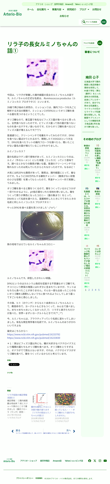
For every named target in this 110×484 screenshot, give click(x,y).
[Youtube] (105, 460)
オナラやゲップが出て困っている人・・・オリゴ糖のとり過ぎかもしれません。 (65, 411)
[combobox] (91, 22)
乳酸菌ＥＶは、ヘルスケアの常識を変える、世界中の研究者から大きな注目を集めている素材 (87, 208)
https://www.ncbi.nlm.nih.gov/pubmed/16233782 (33, 334)
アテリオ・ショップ (44, 4)
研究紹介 (71, 9)
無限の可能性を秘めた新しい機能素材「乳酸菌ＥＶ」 (98, 158)
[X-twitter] (94, 460)
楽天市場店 (58, 4)
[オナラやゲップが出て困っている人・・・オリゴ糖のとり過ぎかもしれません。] (65, 399)
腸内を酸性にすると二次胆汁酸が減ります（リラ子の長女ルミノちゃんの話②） (41, 411)
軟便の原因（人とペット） (87, 150)
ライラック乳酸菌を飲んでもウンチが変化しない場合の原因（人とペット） (87, 262)
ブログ (82, 9)
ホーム (30, 9)
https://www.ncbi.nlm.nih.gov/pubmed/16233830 (33, 337)
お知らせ (64, 16)
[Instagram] (100, 460)
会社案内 (41, 9)
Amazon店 (69, 4)
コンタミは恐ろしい (98, 251)
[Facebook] (89, 460)
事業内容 (56, 9)
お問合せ (96, 9)
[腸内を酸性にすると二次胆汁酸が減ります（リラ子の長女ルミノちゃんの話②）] (41, 399)
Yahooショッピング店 (84, 4)
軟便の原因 (98, 192)
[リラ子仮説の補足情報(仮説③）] (19, 406)
